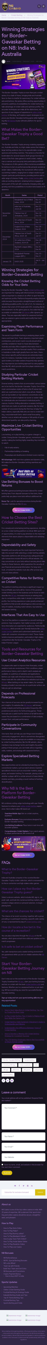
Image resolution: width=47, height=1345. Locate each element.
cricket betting (29, 1060)
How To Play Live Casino (12, 1247)
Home (4, 15)
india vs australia (25, 1065)
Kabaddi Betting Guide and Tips (15, 1295)
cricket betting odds (36, 290)
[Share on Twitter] (8, 1080)
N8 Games (11, 121)
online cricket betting (31, 178)
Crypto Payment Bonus (12, 1274)
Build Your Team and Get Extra (14, 1269)
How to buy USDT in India (14, 1276)
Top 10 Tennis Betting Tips (13, 1298)
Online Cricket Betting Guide (14, 1290)
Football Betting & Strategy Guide (16, 1292)
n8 (36, 1065)
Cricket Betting (16, 15)
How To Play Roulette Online (14, 1244)
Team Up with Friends (11, 1266)
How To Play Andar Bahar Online (15, 1242)
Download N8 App (9, 1065)
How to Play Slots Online (12, 1228)
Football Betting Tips (11, 1300)
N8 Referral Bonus (10, 1258)
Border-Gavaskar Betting (11, 1060)
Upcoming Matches (10, 1287)
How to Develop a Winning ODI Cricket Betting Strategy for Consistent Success (22, 1035)
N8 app (23, 504)
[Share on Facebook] (3, 1080)
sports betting (8, 1075)
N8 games (27, 1070)
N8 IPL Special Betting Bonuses (15, 1261)
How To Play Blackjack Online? (14, 1236)
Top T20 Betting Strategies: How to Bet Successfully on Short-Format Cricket (24, 1041)
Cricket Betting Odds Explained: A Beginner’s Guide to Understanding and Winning (25, 1023)
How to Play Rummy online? (13, 1234)
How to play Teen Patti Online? (14, 1239)
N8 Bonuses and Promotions (14, 1271)
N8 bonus (16, 1070)
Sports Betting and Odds (12, 1303)
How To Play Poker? (10, 1231)
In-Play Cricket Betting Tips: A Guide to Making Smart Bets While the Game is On (24, 1017)
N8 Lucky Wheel (9, 1263)
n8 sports (38, 1070)
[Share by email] (12, 1080)
